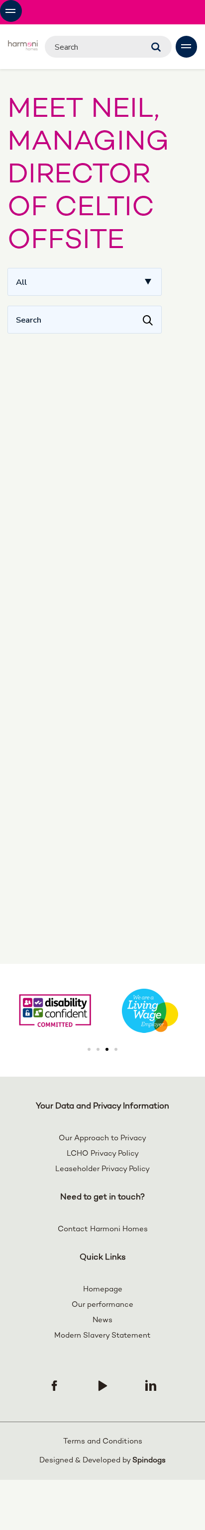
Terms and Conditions (102, 1441)
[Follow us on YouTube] (102, 1385)
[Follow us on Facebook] (54, 1385)
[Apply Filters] (148, 319)
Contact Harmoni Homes (103, 1229)
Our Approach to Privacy (102, 1138)
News (102, 1320)
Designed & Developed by (102, 1460)
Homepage (102, 1289)
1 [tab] (89, 1049)
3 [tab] (106, 1049)
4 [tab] (115, 1049)
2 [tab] (98, 1049)
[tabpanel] (150, 1011)
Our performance (102, 1305)
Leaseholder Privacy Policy (102, 1169)
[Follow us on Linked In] (150, 1385)
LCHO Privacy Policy (103, 1154)
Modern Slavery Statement (102, 1336)
